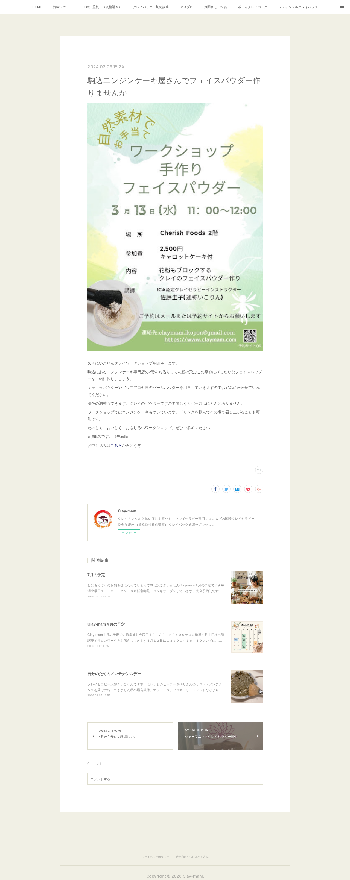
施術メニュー (63, 6)
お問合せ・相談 (215, 6)
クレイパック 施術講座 (151, 6)
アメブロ (186, 6)
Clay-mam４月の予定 (106, 624)
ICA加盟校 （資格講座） (103, 6)
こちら (116, 445)
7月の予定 (96, 574)
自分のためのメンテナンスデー (114, 673)
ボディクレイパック (252, 6)
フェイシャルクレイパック (298, 6)
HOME (37, 6)
